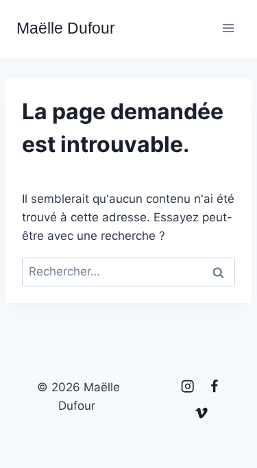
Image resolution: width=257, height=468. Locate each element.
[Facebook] (214, 386)
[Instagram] (187, 386)
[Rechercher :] (128, 271)
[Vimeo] (201, 413)
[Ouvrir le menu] (228, 28)
